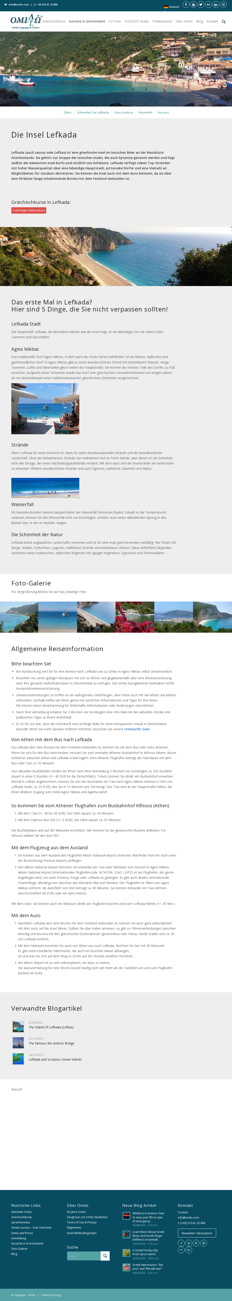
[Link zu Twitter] (201, 4)
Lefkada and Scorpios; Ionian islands (55, 1059)
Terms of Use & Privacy (82, 1222)
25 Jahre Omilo (76, 1212)
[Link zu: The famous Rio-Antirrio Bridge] (18, 1042)
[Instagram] (203, 1243)
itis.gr (58, 1295)
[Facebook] (181, 1243)
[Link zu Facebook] (186, 4)
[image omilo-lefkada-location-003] (96, 617)
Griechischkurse (21, 1217)
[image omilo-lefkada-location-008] (174, 617)
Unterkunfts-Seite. (137, 729)
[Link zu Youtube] (193, 4)
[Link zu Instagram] (223, 4)
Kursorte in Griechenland (27, 1243)
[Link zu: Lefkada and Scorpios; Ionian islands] (18, 1058)
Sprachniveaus (20, 1222)
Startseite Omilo (21, 1212)
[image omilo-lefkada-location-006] (135, 617)
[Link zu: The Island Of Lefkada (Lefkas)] (18, 1026)
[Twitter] (196, 1243)
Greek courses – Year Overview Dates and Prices (31, 1230)
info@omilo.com (19, 4)
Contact (183, 1212)
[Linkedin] (188, 1250)
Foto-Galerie (19, 1249)
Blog (14, 1254)
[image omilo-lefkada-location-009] (212, 617)
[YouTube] (188, 1243)
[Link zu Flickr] (208, 4)
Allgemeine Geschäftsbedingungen (82, 1230)
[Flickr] (181, 1250)
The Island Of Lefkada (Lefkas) (51, 1027)
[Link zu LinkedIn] (216, 4)
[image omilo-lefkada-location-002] (58, 617)
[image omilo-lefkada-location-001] (19, 617)
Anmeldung (18, 1238)
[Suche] (223, 21)
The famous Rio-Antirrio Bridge (51, 1043)
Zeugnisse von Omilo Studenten (87, 1217)
